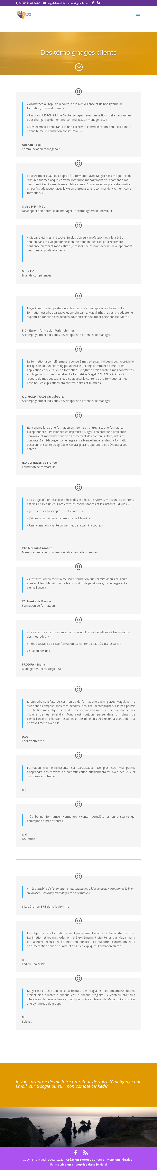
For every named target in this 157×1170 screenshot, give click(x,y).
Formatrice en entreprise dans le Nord (78, 1164)
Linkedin (100, 1086)
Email (21, 1086)
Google (43, 1086)
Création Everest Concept (85, 1159)
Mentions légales (119, 1159)
